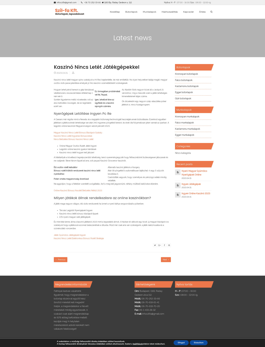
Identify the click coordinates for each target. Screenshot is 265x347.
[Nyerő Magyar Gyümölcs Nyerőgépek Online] (178, 172)
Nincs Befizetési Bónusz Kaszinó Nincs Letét (73, 139)
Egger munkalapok (184, 135)
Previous (61, 260)
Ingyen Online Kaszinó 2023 (196, 193)
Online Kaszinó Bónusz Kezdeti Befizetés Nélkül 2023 (78, 190)
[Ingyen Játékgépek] (178, 185)
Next (165, 260)
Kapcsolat (188, 11)
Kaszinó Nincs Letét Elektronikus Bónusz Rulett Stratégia (79, 238)
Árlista (202, 11)
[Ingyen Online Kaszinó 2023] (178, 194)
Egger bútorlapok (184, 92)
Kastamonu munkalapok (187, 129)
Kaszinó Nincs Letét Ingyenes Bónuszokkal (73, 136)
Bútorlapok (131, 11)
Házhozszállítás (170, 11)
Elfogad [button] (181, 342)
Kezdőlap (115, 11)
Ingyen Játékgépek (191, 184)
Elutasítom (198, 342)
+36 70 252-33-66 (92, 2)
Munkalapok (149, 11)
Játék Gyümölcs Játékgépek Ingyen (70, 235)
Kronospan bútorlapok (186, 74)
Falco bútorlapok (183, 80)
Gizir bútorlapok (183, 98)
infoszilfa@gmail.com (66, 2)
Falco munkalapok (184, 122)
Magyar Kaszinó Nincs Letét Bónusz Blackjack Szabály (78, 133)
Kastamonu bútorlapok (187, 86)
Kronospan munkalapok (187, 116)
